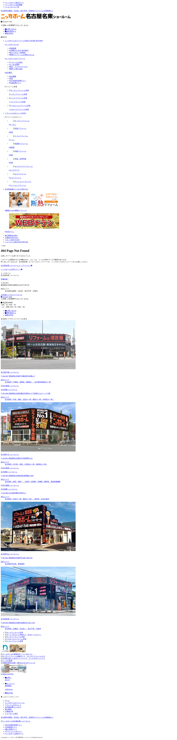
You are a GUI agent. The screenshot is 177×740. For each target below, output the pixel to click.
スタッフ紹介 (12, 240)
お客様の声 (11, 238)
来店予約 (10, 33)
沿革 (11, 78)
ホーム (7, 701)
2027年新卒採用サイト (18, 81)
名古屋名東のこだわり (16, 189)
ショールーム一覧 (12, 7)
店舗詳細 (4, 279)
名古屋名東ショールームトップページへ (16, 265)
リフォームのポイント (15, 113)
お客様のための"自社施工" (19, 50)
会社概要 (13, 76)
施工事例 (11, 235)
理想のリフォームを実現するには (22, 55)
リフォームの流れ (16, 62)
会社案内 (9, 72)
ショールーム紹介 (16, 242)
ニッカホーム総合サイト (15, 2)
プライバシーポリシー (14, 731)
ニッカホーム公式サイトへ (11, 269)
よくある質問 (14, 64)
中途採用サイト (15, 83)
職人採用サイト (11, 729)
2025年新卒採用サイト (14, 725)
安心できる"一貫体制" (18, 52)
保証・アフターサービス (19, 67)
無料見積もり (11, 31)
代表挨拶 (13, 48)
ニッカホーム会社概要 (14, 5)
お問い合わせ (11, 29)
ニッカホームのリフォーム (24, 41)
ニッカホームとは (12, 44)
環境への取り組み (16, 69)
